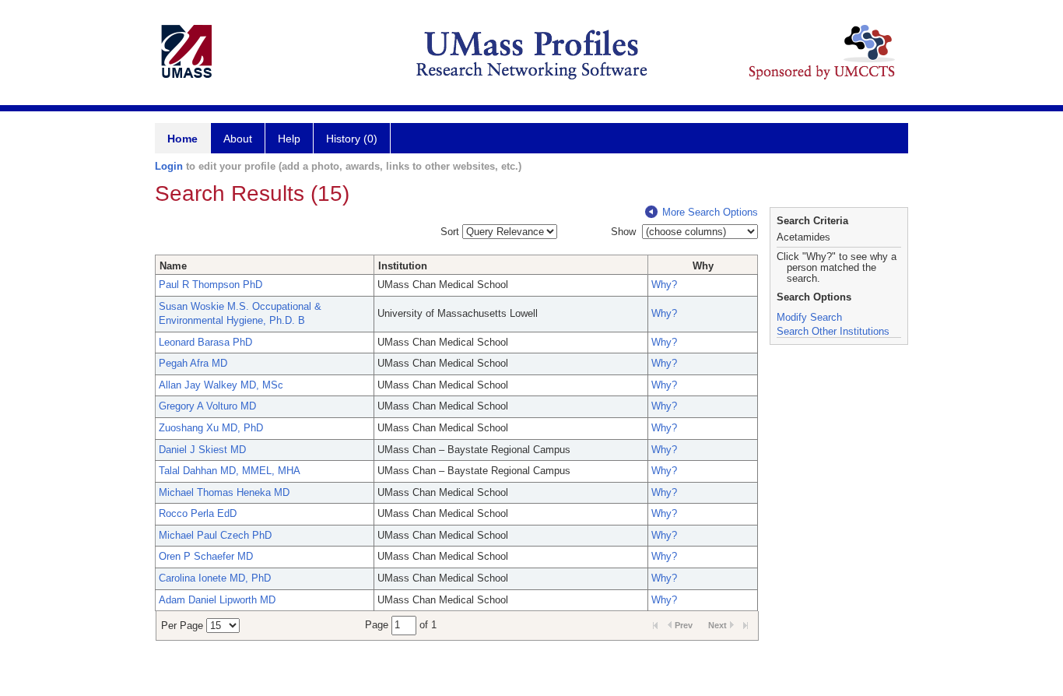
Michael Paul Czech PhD (215, 535)
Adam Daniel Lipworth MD (217, 600)
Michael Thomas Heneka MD (224, 492)
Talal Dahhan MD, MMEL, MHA (229, 470)
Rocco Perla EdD (198, 513)
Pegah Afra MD (193, 363)
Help (289, 138)
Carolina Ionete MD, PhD (215, 578)
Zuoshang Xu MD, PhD (211, 428)
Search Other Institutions (833, 331)
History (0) (351, 138)
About (237, 138)
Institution (402, 266)
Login (169, 166)
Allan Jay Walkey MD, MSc (221, 385)
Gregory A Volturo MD (207, 406)
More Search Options (710, 212)
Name (173, 266)
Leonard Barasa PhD (205, 342)
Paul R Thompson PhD (210, 284)
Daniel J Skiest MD (202, 449)
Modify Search (809, 317)
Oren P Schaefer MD (206, 556)
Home (182, 138)
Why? (664, 284)
